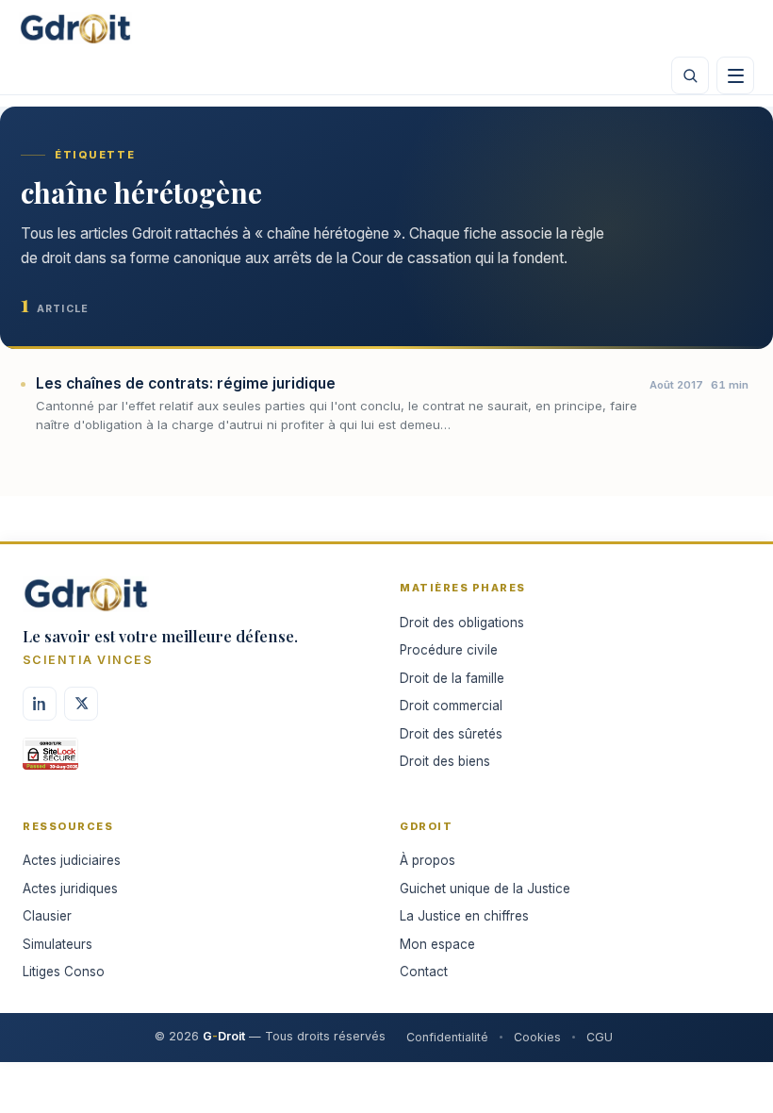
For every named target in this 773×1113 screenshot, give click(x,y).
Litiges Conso (64, 971)
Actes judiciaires (72, 860)
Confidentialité (447, 1037)
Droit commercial (451, 705)
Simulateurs (57, 944)
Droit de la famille (452, 678)
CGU (599, 1037)
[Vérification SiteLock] (50, 760)
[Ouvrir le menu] (735, 75)
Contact (424, 971)
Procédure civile (449, 649)
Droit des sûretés (451, 733)
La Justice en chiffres (464, 915)
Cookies (537, 1037)
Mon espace (437, 944)
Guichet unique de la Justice (485, 888)
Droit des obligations (462, 622)
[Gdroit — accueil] (75, 28)
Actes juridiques (70, 888)
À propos (427, 860)
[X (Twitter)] (81, 704)
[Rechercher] (690, 75)
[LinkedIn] (40, 704)
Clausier (47, 915)
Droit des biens (445, 761)
